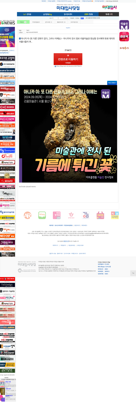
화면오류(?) (84, 225)
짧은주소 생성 (52, 253)
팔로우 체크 (60, 253)
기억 (50, 18)
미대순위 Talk (76, 1)
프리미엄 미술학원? (99, 1)
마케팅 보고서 (74, 253)
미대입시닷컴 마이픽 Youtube (64, 1)
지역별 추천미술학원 (87, 1)
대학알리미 (63, 245)
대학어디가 (55, 245)
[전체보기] (11, 50)
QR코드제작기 (82, 253)
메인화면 (44, 1)
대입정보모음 (71, 245)
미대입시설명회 (51, 1)
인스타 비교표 (67, 253)
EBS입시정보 (80, 245)
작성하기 (68, 28)
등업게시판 (77, 225)
